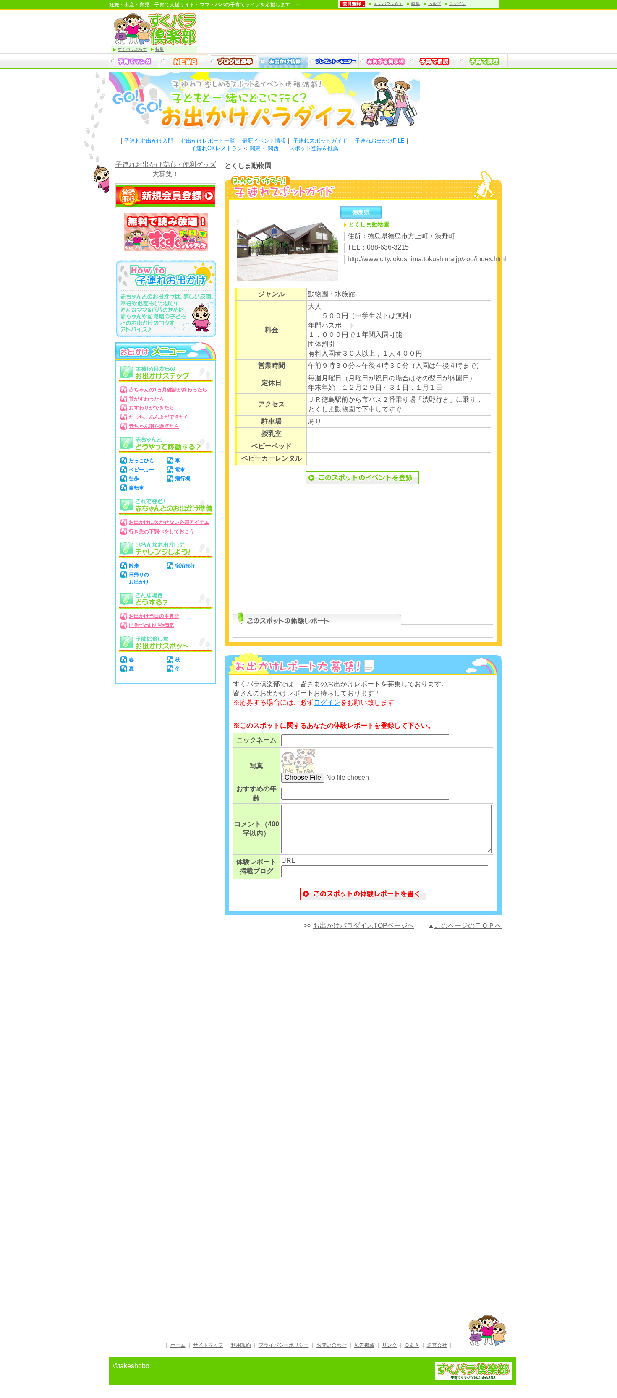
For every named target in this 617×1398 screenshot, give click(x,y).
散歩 (134, 566)
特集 (415, 3)
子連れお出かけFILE (380, 141)
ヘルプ (434, 3)
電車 (180, 470)
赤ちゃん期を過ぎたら (154, 426)
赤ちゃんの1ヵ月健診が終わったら (168, 390)
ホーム (178, 1345)
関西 (273, 148)
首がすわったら (146, 399)
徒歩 (134, 479)
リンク (389, 1345)
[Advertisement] (363, 553)
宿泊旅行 (185, 566)
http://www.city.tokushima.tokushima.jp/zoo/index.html (427, 259)
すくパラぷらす (388, 3)
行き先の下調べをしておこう (161, 531)
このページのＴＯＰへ (468, 925)
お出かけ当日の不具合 (154, 616)
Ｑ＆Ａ (412, 1345)
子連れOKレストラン (217, 148)
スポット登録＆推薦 (313, 148)
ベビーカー (141, 470)
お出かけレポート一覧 (207, 141)
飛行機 (182, 479)
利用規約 (241, 1345)
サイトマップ (208, 1345)
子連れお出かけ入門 (148, 141)
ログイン (457, 3)
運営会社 (437, 1345)
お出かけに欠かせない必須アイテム (169, 522)
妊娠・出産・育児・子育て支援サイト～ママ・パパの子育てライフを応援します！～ (205, 5)
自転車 (136, 488)
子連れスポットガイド (320, 141)
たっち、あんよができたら (159, 417)
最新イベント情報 (264, 141)
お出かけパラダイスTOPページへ (363, 925)
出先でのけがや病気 (151, 625)
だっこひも (141, 460)
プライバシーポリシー (284, 1345)
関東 (255, 148)
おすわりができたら (151, 408)
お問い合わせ (331, 1345)
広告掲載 (364, 1345)
